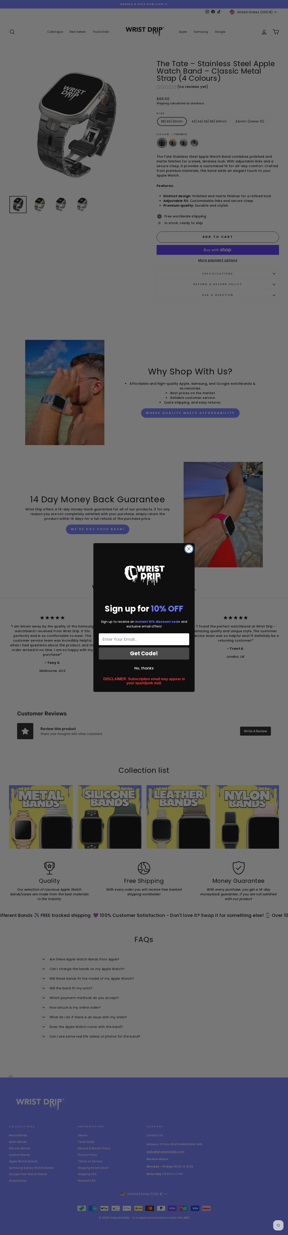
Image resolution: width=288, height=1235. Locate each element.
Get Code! (144, 653)
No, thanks (144, 668)
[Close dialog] (189, 549)
